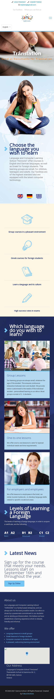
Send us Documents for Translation (27, 59)
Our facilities (17, 10)
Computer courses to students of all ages (22, 639)
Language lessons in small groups (19, 633)
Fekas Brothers (28, 694)
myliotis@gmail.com (28, 5)
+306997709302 (36, 2)
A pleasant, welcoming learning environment (23, 642)
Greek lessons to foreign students (19, 636)
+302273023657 (20, 2)
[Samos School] (27, 18)
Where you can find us (33, 10)
